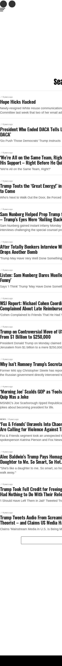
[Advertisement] (31, 45)
